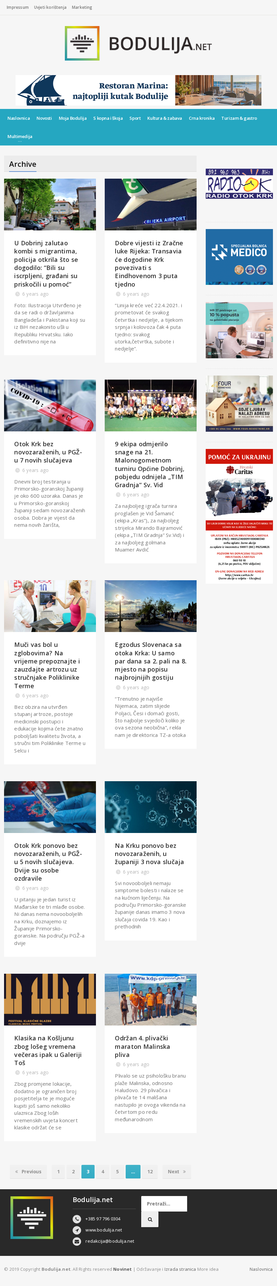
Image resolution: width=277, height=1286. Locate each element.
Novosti (44, 118)
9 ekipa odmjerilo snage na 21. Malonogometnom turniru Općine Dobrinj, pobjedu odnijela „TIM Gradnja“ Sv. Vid (149, 464)
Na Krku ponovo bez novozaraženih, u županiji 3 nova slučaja (149, 853)
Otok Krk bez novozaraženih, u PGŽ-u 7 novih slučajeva (48, 452)
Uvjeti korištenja (50, 7)
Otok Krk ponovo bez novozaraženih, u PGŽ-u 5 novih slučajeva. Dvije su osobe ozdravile (48, 861)
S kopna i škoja (108, 118)
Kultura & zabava (164, 118)
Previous (30, 1171)
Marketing (82, 7)
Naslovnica (18, 118)
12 (149, 1171)
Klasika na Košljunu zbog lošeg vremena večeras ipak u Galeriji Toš (48, 1050)
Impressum (18, 7)
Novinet (122, 1269)
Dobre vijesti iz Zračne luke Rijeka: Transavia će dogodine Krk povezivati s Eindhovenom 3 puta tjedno (149, 263)
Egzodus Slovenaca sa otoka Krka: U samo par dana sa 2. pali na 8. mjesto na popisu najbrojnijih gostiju (150, 660)
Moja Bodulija (73, 118)
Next (174, 1171)
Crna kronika (202, 118)
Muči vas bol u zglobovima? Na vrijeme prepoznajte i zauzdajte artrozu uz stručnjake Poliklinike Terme (47, 665)
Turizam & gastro (239, 118)
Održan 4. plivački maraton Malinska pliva (142, 1046)
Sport (135, 118)
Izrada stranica (181, 1269)
